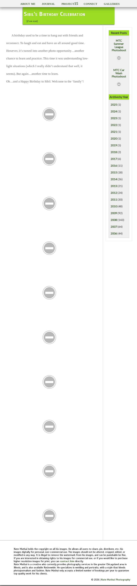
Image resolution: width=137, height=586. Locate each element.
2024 (114, 111)
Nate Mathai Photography (115, 579)
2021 (114, 131)
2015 (114, 172)
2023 (114, 118)
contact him (67, 561)
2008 (114, 219)
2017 (114, 158)
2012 (114, 192)
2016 (114, 165)
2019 (114, 145)
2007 (114, 226)
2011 (114, 199)
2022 (114, 125)
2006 (114, 233)
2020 (114, 138)
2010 (114, 206)
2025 (114, 104)
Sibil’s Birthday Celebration (54, 13)
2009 (114, 213)
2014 (114, 179)
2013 (114, 186)
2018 (114, 152)
